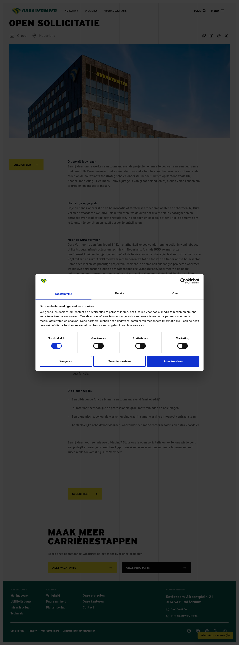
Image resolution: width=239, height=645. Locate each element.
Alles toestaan (173, 361)
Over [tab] (175, 293)
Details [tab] (119, 293)
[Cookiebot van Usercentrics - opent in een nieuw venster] (183, 281)
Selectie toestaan (119, 361)
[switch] (98, 346)
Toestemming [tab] (63, 293)
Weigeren (66, 361)
